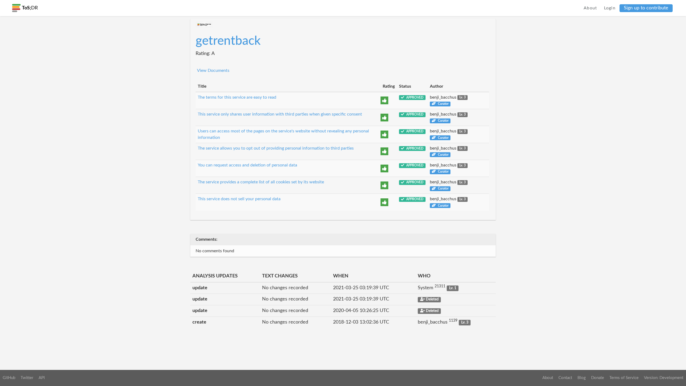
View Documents (213, 70)
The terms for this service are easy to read (237, 97)
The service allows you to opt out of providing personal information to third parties (276, 148)
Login (610, 8)
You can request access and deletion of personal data (247, 165)
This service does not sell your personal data (239, 199)
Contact (565, 378)
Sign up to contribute (646, 8)
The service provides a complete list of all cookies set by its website (261, 182)
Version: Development (663, 378)
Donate (597, 378)
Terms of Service (624, 378)
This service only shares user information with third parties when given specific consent (280, 114)
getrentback (228, 41)
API (42, 378)
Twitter (27, 378)
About (590, 8)
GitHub (9, 378)
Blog (581, 378)
